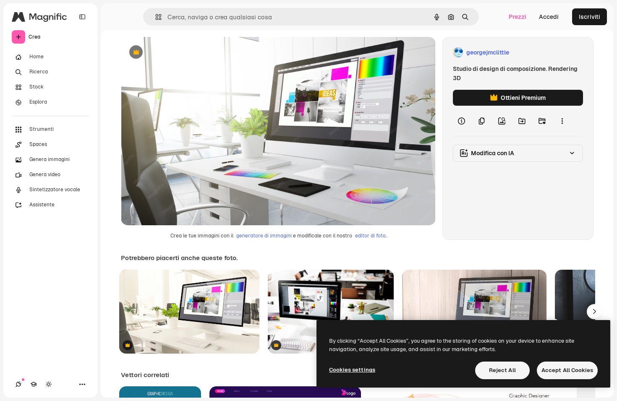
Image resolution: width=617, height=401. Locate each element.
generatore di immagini (264, 235)
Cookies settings (352, 369)
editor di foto (370, 235)
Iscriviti (589, 17)
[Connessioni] (18, 384)
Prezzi (517, 17)
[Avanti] (594, 312)
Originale (176, 53)
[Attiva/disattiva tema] (48, 384)
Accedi (549, 17)
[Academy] (33, 384)
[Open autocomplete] (155, 17)
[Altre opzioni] (562, 120)
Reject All (502, 370)
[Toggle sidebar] (82, 16)
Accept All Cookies (567, 370)
